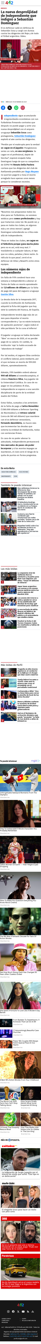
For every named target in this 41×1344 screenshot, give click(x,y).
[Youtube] (23, 1312)
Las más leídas (9, 568)
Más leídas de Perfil (11, 664)
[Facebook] (13, 1311)
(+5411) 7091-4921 (14, 1336)
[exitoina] (20, 1146)
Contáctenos (5, 1320)
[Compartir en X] (9, 108)
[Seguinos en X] (18, 1311)
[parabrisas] (20, 1256)
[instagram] (8, 1311)
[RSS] (28, 1312)
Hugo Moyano (23, 472)
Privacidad (5, 1322)
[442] (20, 1305)
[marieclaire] (20, 1183)
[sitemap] (33, 1312)
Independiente (6, 476)
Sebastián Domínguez (8, 472)
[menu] (2, 3)
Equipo (24, 1318)
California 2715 (14, 1334)
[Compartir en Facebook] (3, 108)
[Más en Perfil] (14, 1140)
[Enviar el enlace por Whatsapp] (16, 108)
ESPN (15, 476)
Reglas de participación (29, 1320)
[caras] (20, 1219)
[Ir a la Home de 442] (9, 4)
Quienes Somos (6, 1318)
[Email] (23, 108)
